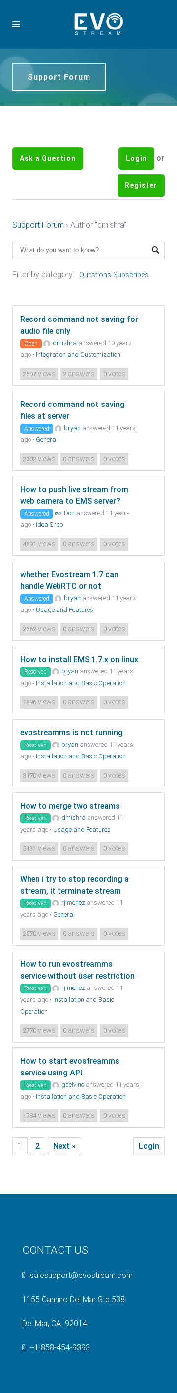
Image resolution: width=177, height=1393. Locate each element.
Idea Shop (49, 554)
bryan (72, 457)
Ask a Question (48, 166)
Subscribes (130, 304)
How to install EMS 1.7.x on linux (79, 689)
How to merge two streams (70, 835)
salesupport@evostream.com (81, 1304)
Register (141, 207)
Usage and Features (64, 639)
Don (69, 542)
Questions (95, 304)
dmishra (65, 372)
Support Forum (38, 254)
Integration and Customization (78, 384)
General (47, 469)
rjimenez (73, 932)
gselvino (72, 1114)
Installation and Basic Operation (81, 712)
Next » (64, 1175)
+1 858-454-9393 (60, 1377)
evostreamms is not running (71, 762)
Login (136, 166)
